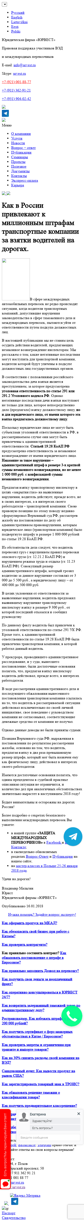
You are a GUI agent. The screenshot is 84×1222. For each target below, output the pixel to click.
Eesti (14, 26)
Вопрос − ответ (23, 147)
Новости (18, 143)
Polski (15, 31)
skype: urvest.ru (13, 1187)
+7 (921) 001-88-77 (16, 82)
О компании (21, 133)
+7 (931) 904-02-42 (16, 98)
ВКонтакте (26, 1145)
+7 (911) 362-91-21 (16, 90)
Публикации (21, 152)
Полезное (18, 166)
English (16, 17)
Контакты (19, 176)
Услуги (16, 138)
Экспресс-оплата (24, 180)
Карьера (17, 185)
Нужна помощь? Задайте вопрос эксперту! (42, 914)
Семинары (19, 157)
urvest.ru (19, 73)
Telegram (44, 1145)
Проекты (18, 161)
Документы (20, 171)
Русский (17, 12)
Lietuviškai (19, 22)
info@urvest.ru (25, 65)
